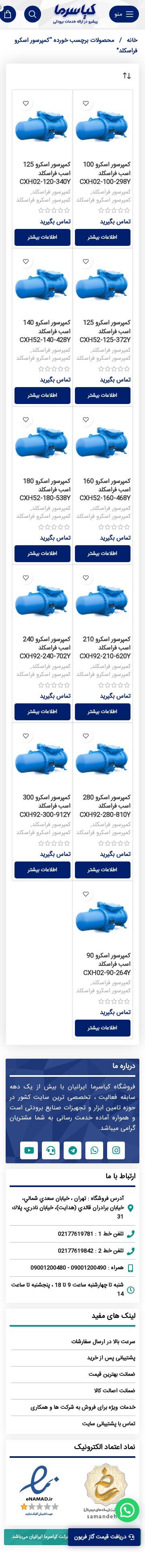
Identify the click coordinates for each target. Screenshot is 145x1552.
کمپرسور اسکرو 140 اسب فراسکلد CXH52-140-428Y (45, 331)
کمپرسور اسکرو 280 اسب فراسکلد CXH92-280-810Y (105, 806)
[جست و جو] (32, 14)
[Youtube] (29, 1150)
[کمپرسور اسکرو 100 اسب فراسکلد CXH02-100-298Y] (103, 125)
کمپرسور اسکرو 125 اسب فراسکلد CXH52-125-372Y (105, 331)
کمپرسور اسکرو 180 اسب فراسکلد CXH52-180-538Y (45, 490)
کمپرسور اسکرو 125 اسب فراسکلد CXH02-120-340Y (45, 173)
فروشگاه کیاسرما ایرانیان (101, 1087)
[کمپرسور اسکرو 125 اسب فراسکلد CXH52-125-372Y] (103, 283)
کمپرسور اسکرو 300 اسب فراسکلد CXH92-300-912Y (45, 806)
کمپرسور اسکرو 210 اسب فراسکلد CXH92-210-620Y (105, 648)
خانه (131, 40)
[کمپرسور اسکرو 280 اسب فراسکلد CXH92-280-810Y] (103, 757)
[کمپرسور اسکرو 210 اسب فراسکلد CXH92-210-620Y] (103, 599)
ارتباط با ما (120, 1177)
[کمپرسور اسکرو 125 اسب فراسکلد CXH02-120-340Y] (42, 125)
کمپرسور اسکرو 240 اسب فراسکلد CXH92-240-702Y (45, 648)
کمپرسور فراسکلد (111, 192)
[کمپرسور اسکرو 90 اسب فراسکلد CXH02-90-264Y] (103, 915)
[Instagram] (116, 1150)
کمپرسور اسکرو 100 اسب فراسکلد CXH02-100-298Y (105, 173)
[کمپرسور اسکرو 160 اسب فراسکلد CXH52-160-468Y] (103, 441)
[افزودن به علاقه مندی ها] (86, 103)
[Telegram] (72, 1150)
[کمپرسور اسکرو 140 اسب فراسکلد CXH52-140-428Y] (42, 283)
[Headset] (51, 1150)
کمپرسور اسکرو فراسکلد (103, 200)
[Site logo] (75, 14)
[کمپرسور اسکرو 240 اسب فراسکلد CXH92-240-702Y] (42, 599)
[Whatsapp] (94, 1150)
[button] (127, 1510)
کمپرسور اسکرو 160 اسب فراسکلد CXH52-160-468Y (105, 490)
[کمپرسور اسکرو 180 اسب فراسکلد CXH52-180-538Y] (42, 441)
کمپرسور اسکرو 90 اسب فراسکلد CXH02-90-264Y (106, 964)
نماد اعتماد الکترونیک (104, 1447)
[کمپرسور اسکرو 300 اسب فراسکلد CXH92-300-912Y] (42, 757)
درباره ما (123, 1066)
